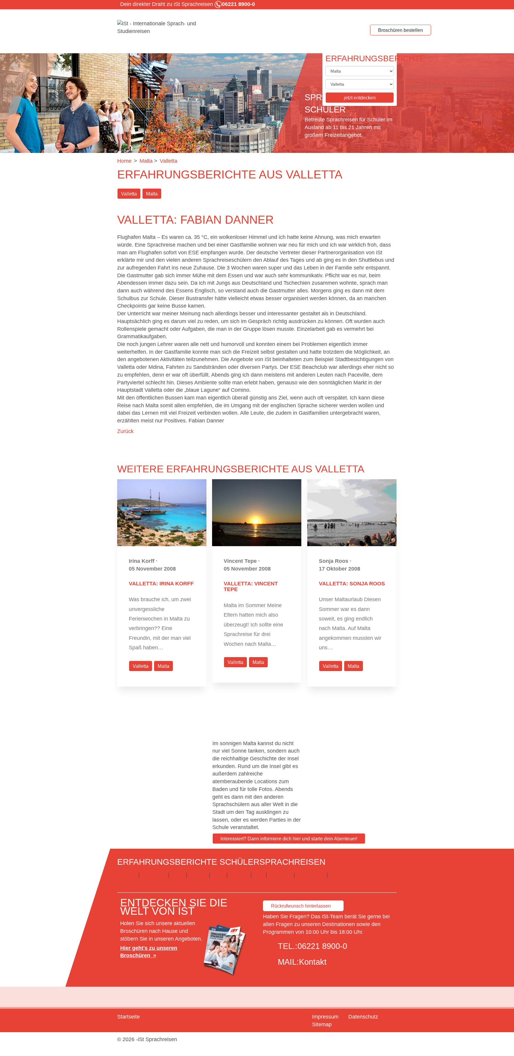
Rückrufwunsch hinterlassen (301, 905)
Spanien (239, 875)
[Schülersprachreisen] (161, 27)
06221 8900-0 (322, 946)
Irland (177, 875)
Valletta (129, 193)
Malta (152, 193)
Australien (280, 875)
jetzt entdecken (360, 97)
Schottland (342, 875)
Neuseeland (311, 875)
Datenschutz (363, 1017)
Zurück (125, 431)
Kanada (198, 875)
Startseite (128, 1017)
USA (258, 875)
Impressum (325, 1017)
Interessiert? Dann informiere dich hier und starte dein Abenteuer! (288, 838)
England (127, 875)
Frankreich (154, 875)
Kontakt (313, 962)
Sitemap (322, 1024)
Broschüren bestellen (400, 30)
